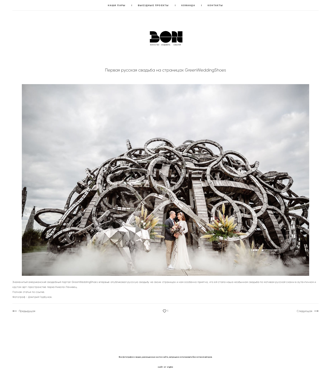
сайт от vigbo (165, 367)
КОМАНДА (188, 5)
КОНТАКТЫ (215, 5)
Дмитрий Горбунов (40, 297)
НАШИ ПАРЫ (116, 5)
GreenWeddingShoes (85, 282)
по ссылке (38, 292)
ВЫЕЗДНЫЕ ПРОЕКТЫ (153, 5)
